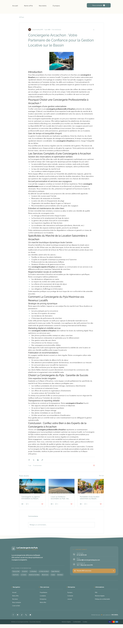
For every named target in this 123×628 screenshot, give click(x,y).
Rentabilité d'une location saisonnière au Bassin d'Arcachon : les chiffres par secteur (90, 497)
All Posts (21, 17)
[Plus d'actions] (94, 29)
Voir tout (101, 475)
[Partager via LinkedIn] (38, 460)
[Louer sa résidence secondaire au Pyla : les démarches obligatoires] (62, 486)
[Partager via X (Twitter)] (33, 460)
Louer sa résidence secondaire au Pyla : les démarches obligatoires (60, 497)
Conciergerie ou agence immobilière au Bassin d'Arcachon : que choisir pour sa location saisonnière (32, 497)
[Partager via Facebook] (29, 460)
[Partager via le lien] (42, 460)
